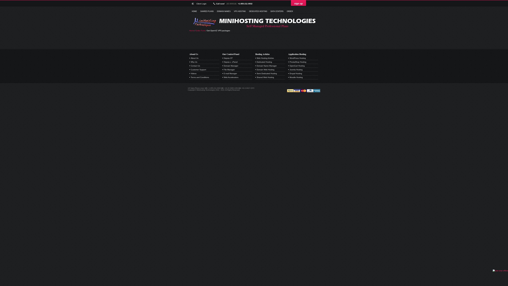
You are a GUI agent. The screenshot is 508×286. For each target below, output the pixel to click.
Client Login (201, 4)
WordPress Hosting (298, 58)
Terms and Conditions (200, 77)
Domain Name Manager (267, 66)
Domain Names (224, 11)
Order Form (200, 31)
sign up (298, 3)
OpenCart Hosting (297, 66)
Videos (193, 73)
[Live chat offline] (500, 271)
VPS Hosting (240, 11)
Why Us (194, 62)
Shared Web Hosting (265, 77)
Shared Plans (207, 11)
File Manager (229, 70)
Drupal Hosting (296, 73)
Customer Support (198, 70)
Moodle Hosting (296, 77)
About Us (194, 58)
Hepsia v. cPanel (231, 62)
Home (194, 11)
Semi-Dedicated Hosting (267, 73)
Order (290, 11)
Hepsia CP (228, 58)
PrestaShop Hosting (298, 62)
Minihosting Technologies (267, 21)
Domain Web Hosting (265, 70)
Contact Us (195, 66)
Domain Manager (231, 66)
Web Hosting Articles (265, 58)
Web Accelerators (231, 77)
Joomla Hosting (296, 70)
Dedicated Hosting (258, 11)
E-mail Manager (230, 73)
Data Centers (277, 11)
